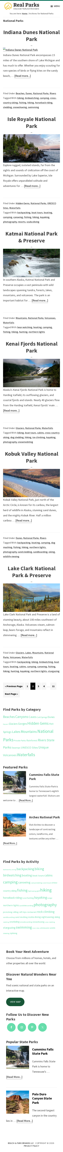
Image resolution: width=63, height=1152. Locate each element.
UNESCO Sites (29, 747)
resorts (22, 221)
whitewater (44, 928)
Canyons (21, 716)
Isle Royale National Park (31, 122)
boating (48, 212)
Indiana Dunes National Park (31, 36)
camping (44, 97)
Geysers (5, 724)
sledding (7, 107)
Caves (32, 717)
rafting (16, 912)
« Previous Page (13, 687)
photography (10, 221)
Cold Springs (42, 717)
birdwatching (32, 97)
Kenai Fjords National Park (31, 347)
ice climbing (38, 437)
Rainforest (31, 740)
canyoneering (36, 883)
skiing (52, 551)
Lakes (28, 652)
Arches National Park (44, 817)
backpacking (23, 212)
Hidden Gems (23, 203)
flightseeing (32, 891)
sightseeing (47, 917)
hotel (24, 898)
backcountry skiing (9, 870)
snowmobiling (25, 441)
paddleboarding (26, 905)
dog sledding (17, 437)
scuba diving (33, 221)
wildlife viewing (11, 556)
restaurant (32, 912)
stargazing (53, 671)
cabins (40, 432)
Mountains (21, 318)
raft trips (23, 912)
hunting (23, 331)
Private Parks (20, 740)
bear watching (24, 327)
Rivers (53, 93)
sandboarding (40, 551)
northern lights (37, 331)
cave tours (47, 883)
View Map (15, 1001)
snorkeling (14, 921)
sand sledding (25, 551)
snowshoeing (20, 107)
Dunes (29, 93)
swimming (33, 107)
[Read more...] (22, 76)
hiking (30, 102)
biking (20, 97)
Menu (57, 6)
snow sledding (50, 922)
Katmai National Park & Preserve (31, 237)
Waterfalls (14, 207)
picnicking (7, 912)
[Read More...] (26, 801)
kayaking (44, 217)
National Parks (41, 93)
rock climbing (46, 912)
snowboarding (26, 922)
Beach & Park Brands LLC (21, 1143)
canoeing (18, 217)
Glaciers (20, 428)
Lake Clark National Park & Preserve (32, 572)
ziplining (13, 933)
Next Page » (11, 694)
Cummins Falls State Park (44, 776)
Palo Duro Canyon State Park (42, 1098)
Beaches (20, 93)
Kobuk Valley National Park (31, 457)
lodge (49, 898)
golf (38, 891)
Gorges (22, 723)
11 (54, 686)
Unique (43, 747)
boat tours (37, 212)
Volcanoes (50, 318)
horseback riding (43, 102)
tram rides (36, 928)
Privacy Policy (31, 1146)
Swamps (16, 747)
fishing (22, 102)
